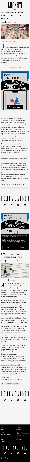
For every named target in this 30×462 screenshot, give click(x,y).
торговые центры (23, 188)
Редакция (19, 427)
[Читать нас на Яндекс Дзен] (18, 204)
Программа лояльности (19, 439)
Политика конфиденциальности (22, 433)
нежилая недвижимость (13, 188)
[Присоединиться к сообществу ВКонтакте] (11, 204)
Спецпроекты (20, 435)
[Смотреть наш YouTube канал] (25, 204)
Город (3, 22)
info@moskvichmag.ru (10, 458)
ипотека (3, 188)
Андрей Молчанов (11, 22)
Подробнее (21, 247)
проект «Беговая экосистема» (12, 383)
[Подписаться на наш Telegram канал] (4, 204)
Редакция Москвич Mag (12, 261)
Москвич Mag (9, 457)
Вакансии (19, 429)
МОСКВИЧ (15, 5)
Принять (8, 247)
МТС (3, 383)
